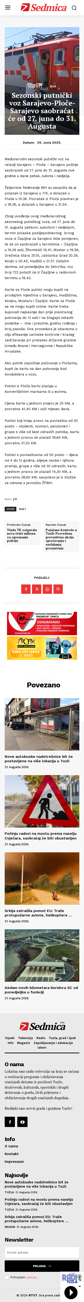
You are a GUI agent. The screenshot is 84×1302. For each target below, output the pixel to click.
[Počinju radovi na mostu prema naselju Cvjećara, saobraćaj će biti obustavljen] (42, 801)
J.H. (15, 499)
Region (10, 1227)
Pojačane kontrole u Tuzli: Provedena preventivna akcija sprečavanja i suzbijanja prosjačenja (61, 539)
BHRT (22, 509)
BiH (53, 86)
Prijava (39, 1266)
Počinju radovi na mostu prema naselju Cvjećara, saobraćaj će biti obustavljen (41, 835)
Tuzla (9, 1192)
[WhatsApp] (47, 589)
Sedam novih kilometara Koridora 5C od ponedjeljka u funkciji (41, 989)
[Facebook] (26, 589)
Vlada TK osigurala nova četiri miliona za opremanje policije (22, 535)
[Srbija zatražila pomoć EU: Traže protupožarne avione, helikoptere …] (42, 878)
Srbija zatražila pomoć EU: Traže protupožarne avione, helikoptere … (38, 912)
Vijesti (35, 86)
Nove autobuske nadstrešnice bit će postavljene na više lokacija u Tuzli (39, 758)
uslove (31, 1277)
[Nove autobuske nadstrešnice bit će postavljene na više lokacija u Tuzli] (42, 724)
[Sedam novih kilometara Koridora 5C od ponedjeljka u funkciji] (42, 955)
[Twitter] (36, 589)
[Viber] (58, 589)
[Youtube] (22, 1122)
